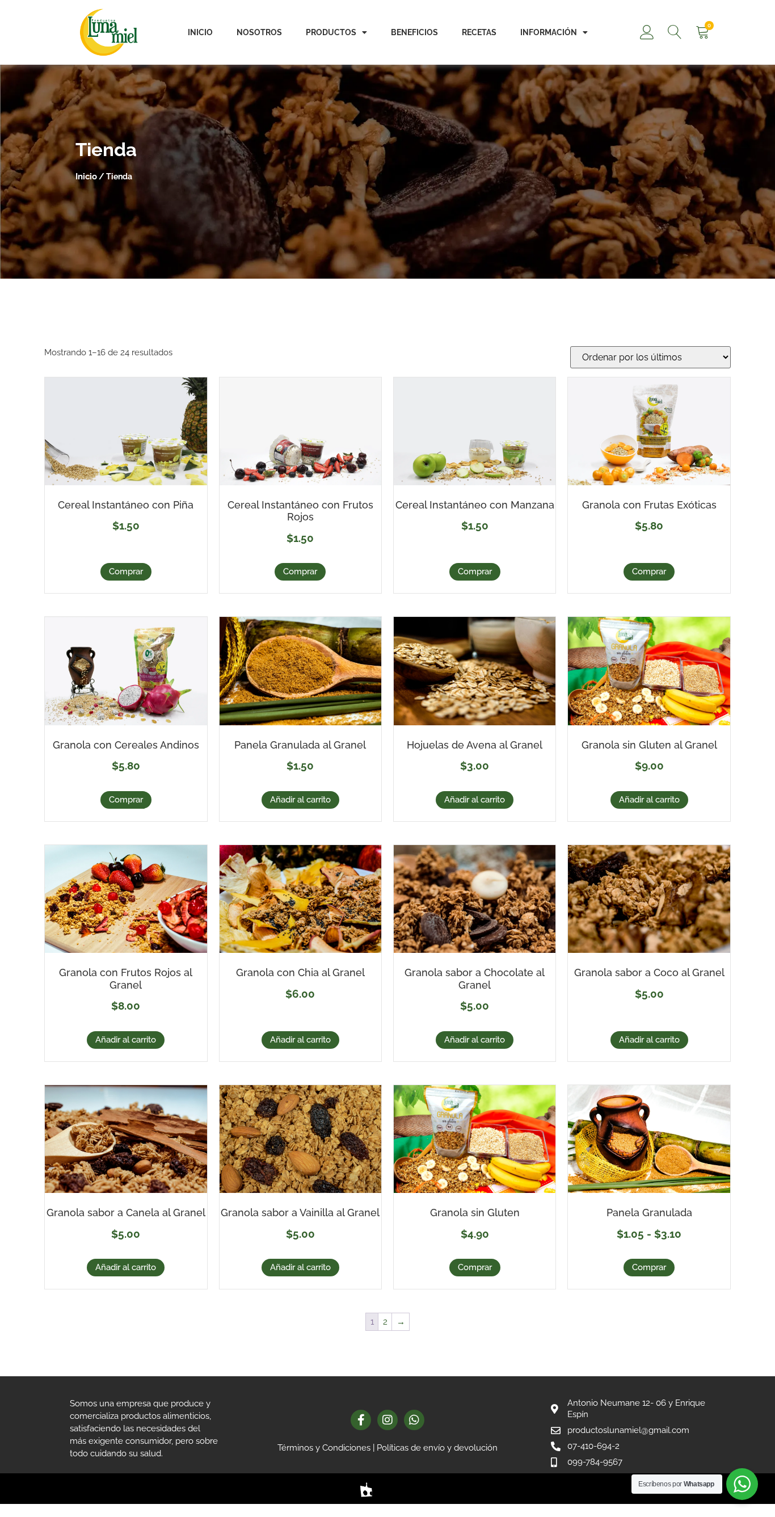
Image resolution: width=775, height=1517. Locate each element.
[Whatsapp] (414, 1420)
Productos (331, 32)
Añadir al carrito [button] (300, 800)
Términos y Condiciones (323, 1448)
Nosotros (259, 32)
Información (548, 32)
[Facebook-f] (361, 1420)
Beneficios (414, 32)
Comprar (126, 571)
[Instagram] (387, 1420)
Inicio (200, 32)
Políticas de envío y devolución (437, 1448)
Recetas (479, 32)
